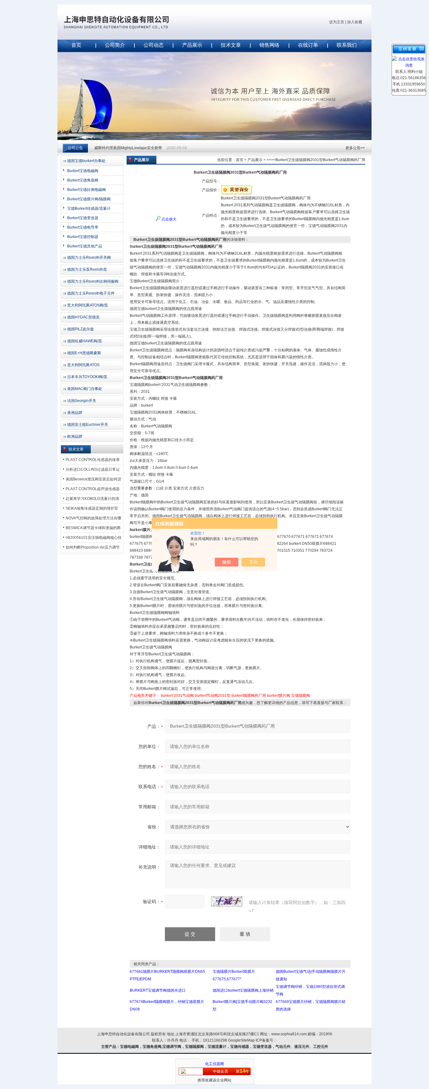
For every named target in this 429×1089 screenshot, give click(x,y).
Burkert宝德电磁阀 (82, 171)
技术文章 (231, 45)
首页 (76, 45)
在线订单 (308, 45)
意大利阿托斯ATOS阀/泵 (87, 305)
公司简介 (115, 45)
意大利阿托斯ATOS (83, 365)
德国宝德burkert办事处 (86, 161)
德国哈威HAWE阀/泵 (84, 341)
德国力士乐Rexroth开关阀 (89, 257)
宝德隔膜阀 (300, 695)
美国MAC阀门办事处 (84, 389)
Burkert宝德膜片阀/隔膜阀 (89, 199)
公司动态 (154, 45)
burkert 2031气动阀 (177, 695)
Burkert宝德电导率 (82, 227)
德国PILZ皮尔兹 (80, 329)
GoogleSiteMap (241, 1040)
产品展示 (192, 45)
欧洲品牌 (74, 436)
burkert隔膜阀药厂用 (248, 695)
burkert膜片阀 (278, 695)
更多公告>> (355, 148)
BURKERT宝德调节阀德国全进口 (158, 990)
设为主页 (336, 22)
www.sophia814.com (289, 1034)
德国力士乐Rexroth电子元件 (91, 293)
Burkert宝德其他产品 (84, 246)
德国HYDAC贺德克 (83, 317)
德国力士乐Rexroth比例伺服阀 (92, 281)
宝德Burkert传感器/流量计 (89, 208)
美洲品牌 (74, 412)
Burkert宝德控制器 (82, 237)
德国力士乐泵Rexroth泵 (87, 269)
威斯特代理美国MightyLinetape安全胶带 (128, 148)
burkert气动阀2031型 (213, 695)
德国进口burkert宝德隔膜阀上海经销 (243, 990)
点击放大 (168, 219)
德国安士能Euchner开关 (87, 424)
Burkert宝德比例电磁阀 (86, 189)
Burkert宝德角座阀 (82, 180)
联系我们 (347, 45)
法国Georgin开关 (81, 400)
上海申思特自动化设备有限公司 (126, 22)
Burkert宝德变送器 (82, 218)
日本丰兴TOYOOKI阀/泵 (87, 377)
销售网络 (269, 45)
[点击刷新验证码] (226, 901)
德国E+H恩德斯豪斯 (84, 353)
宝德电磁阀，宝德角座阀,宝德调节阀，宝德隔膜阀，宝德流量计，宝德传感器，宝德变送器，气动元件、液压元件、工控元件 (224, 1046)
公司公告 (75, 148)
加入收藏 (354, 22)
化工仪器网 (214, 1064)
